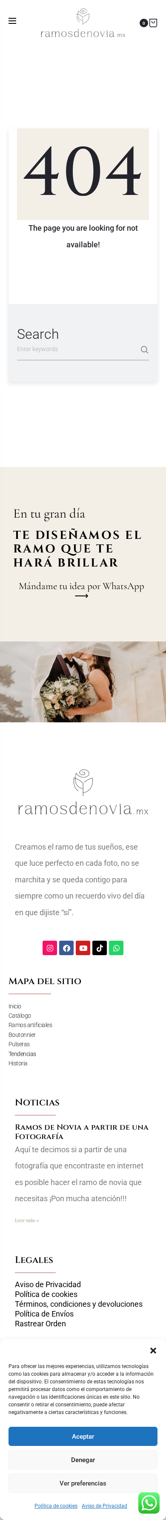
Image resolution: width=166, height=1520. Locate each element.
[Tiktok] (99, 948)
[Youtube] (83, 948)
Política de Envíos (44, 1314)
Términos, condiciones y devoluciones (79, 1304)
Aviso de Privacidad (104, 1506)
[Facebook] (66, 948)
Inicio (15, 1006)
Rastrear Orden (40, 1324)
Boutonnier (22, 1034)
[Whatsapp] (116, 948)
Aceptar (83, 1436)
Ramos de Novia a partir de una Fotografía (82, 1132)
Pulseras (19, 1044)
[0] (153, 22)
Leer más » (27, 1220)
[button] (153, 1349)
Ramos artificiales (30, 1025)
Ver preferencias (83, 1483)
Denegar (83, 1460)
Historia (18, 1063)
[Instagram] (50, 948)
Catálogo (20, 1015)
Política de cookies (55, 1506)
